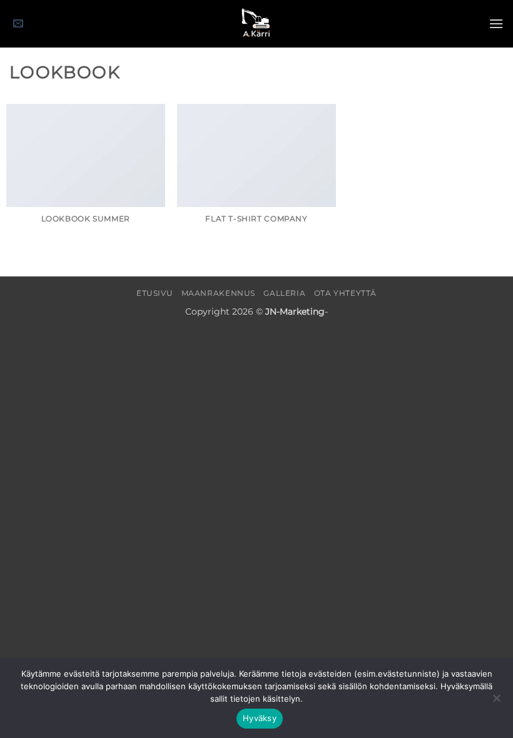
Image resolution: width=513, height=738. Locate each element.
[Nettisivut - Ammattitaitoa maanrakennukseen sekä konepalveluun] (256, 24)
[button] (18, 24)
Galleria (284, 293)
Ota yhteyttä (345, 293)
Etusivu (154, 293)
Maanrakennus (218, 293)
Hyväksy (260, 718)
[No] (496, 702)
